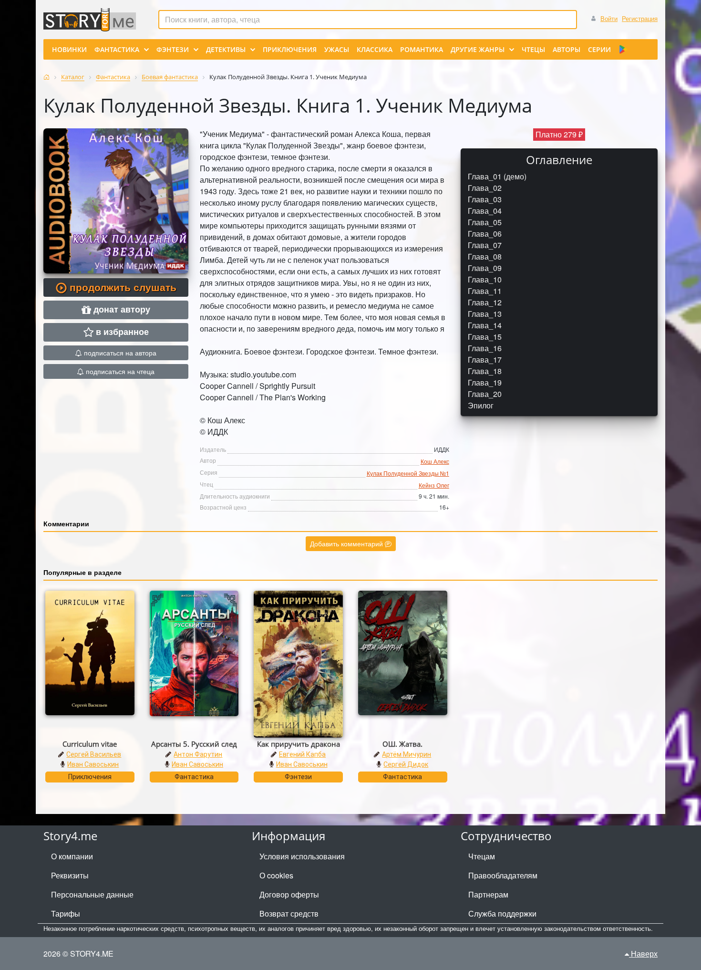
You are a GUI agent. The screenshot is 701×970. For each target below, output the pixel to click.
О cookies (276, 875)
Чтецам (481, 856)
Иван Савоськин (93, 764)
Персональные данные (92, 894)
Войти (609, 18)
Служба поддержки (502, 913)
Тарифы (65, 913)
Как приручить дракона (298, 744)
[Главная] (46, 77)
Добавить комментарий (347, 543)
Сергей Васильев (93, 754)
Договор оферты (289, 894)
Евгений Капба (302, 754)
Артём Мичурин (406, 754)
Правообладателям (502, 875)
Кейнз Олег (434, 485)
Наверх (643, 953)
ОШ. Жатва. (402, 744)
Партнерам (488, 894)
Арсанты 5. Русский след (194, 744)
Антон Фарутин (198, 754)
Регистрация (640, 18)
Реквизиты (70, 875)
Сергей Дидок (405, 764)
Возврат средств (289, 913)
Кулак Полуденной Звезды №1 (408, 473)
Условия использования (302, 856)
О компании (72, 856)
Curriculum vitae (89, 744)
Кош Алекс (435, 461)
